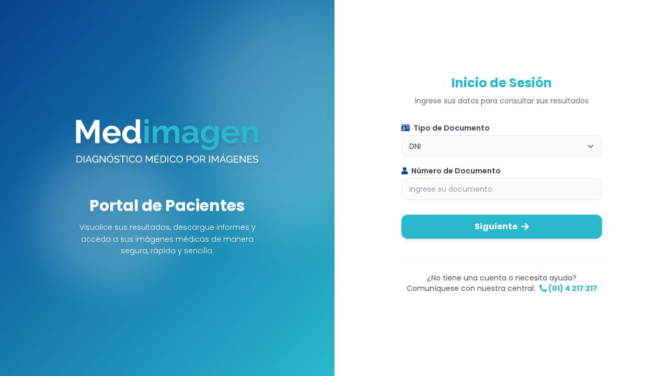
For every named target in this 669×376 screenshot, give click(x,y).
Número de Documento (455, 171)
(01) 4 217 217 (572, 288)
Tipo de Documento (451, 128)
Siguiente (496, 226)
